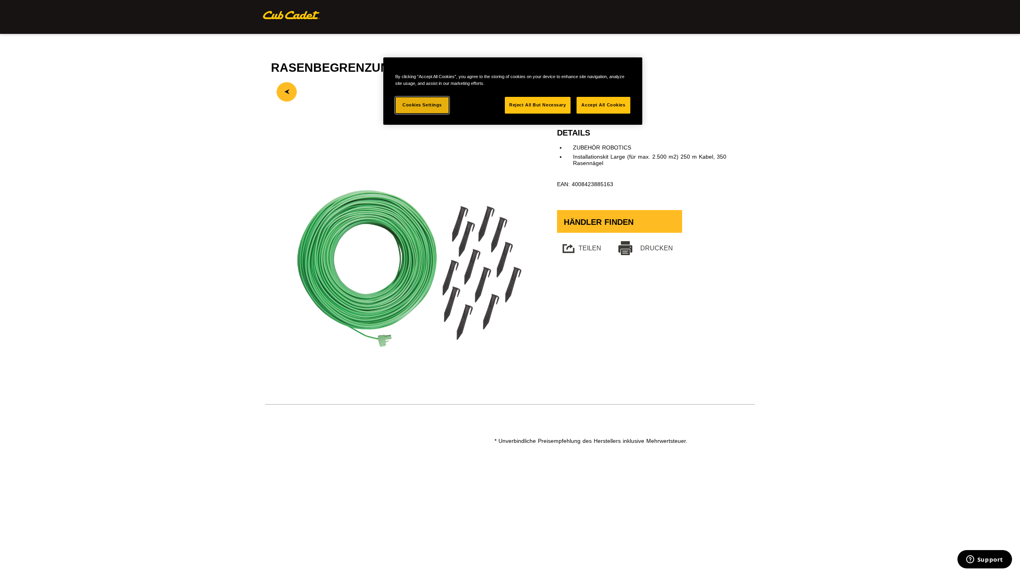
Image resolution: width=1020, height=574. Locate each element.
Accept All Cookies (603, 104)
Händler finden (599, 222)
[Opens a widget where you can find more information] (984, 560)
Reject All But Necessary (537, 104)
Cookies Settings (422, 104)
